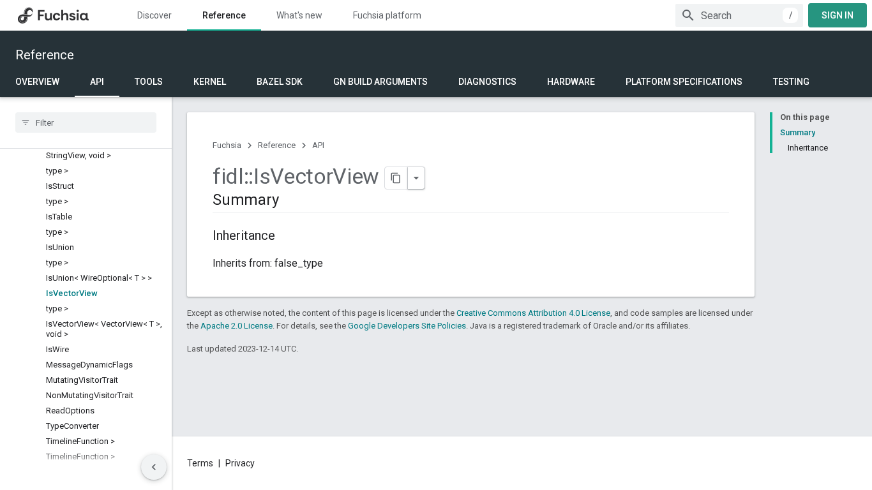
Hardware (571, 82)
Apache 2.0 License (236, 325)
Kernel (209, 82)
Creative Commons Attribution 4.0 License (533, 313)
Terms (200, 463)
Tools (149, 82)
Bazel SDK (280, 82)
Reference (224, 15)
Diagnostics (487, 82)
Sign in (837, 15)
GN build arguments (380, 82)
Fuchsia (227, 145)
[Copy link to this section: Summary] (291, 201)
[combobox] (739, 15)
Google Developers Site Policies (407, 325)
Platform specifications (684, 82)
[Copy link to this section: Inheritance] (288, 236)
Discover (154, 15)
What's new (299, 15)
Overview (37, 82)
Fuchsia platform (387, 15)
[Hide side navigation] (154, 467)
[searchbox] (85, 122)
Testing (791, 82)
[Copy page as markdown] (396, 178)
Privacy (240, 463)
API (97, 82)
